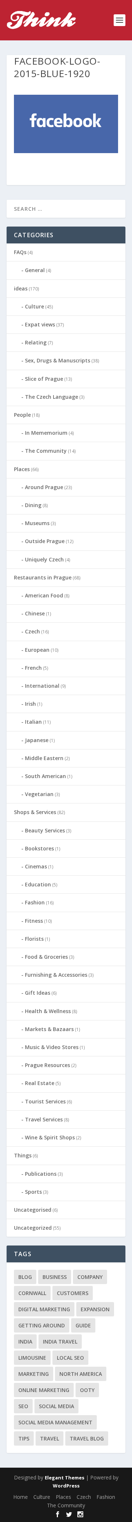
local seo (70, 1357)
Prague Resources (47, 1065)
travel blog (87, 1438)
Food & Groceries (46, 956)
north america (80, 1373)
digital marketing (44, 1309)
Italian (33, 721)
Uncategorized (33, 1227)
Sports (33, 1191)
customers (72, 1293)
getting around (41, 1325)
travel (49, 1438)
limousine (32, 1357)
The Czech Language (51, 396)
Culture (34, 306)
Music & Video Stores (51, 1047)
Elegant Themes (64, 1477)
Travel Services (44, 1119)
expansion (95, 1309)
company (90, 1276)
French (33, 667)
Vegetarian (39, 794)
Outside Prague (45, 541)
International (42, 685)
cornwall (32, 1293)
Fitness (34, 920)
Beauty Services (45, 830)
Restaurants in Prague (43, 577)
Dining (33, 505)
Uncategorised (32, 1209)
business (55, 1276)
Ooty (87, 1390)
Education (38, 884)
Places (22, 469)
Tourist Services (45, 1101)
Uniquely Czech (44, 559)
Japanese (36, 740)
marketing (33, 1373)
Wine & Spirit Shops (50, 1137)
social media (56, 1406)
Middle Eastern (44, 758)
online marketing (43, 1390)
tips (23, 1438)
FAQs (20, 252)
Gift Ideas (37, 992)
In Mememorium (46, 432)
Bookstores (39, 848)
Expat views (40, 324)
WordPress (66, 1485)
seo (23, 1406)
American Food (44, 595)
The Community (46, 450)
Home (20, 1496)
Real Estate (39, 1083)
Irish (30, 703)
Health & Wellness (48, 1011)
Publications (40, 1173)
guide (83, 1325)
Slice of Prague (44, 378)
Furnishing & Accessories (56, 974)
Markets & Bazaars (49, 1029)
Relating (36, 342)
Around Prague (44, 487)
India (25, 1341)
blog (25, 1276)
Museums (37, 523)
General (35, 270)
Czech (32, 631)
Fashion (35, 902)
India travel (60, 1341)
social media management (55, 1422)
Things (23, 1155)
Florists (34, 938)
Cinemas (36, 866)
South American (45, 776)
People (22, 414)
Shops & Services (35, 812)
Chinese (35, 613)
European (37, 649)
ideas (20, 288)
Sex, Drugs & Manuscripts (57, 360)
